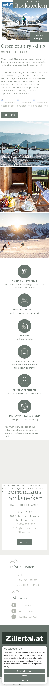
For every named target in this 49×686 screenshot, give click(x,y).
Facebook (25, 605)
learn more (8, 162)
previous (10, 114)
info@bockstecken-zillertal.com (11, 5)
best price (39, 38)
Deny (24, 676)
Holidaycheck (28, 617)
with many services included (24, 313)
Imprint (22, 574)
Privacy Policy (27, 579)
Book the (39, 36)
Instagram (25, 611)
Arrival (24, 542)
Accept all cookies (24, 671)
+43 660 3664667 (8, 5)
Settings (24, 680)
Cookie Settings (28, 585)
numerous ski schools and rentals (24, 393)
